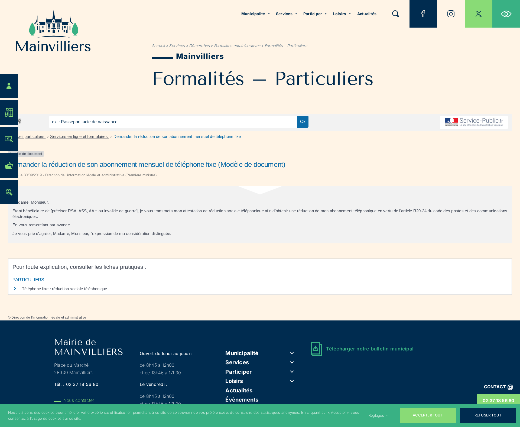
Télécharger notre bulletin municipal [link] (370, 349)
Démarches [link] (199, 45)
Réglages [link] (376, 415)
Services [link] (284, 13)
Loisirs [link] (339, 13)
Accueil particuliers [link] (28, 136)
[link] (506, 14)
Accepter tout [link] (428, 415)
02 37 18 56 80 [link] (498, 400)
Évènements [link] (241, 399)
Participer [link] (312, 13)
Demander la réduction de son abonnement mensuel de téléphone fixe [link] (177, 136)
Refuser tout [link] (487, 415)
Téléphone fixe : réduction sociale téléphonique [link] (64, 288)
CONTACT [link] (499, 386)
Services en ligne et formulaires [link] (79, 136)
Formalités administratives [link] (237, 45)
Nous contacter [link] (78, 400)
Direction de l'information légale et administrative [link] (48, 317)
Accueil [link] (158, 45)
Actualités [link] (366, 13)
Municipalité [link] (253, 13)
